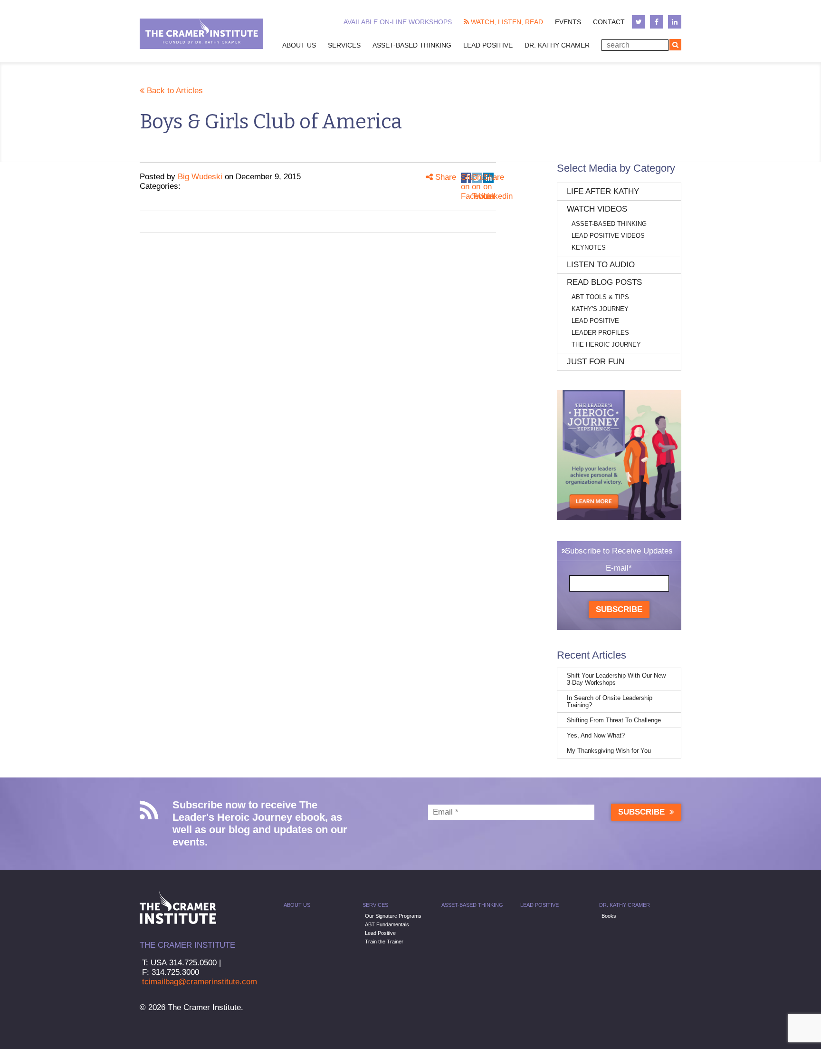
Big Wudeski (200, 176)
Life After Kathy (603, 191)
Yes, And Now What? (596, 735)
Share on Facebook (466, 178)
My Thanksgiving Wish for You (609, 750)
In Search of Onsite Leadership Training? (609, 701)
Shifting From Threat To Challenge (614, 720)
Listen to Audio (601, 264)
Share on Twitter (477, 178)
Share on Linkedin (488, 178)
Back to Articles (173, 90)
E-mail (619, 568)
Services (344, 45)
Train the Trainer (384, 941)
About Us (299, 45)
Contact (609, 22)
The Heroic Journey (606, 344)
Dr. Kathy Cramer (557, 45)
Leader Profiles (600, 332)
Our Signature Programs (393, 916)
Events (568, 22)
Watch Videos (597, 209)
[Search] (675, 44)
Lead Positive (488, 45)
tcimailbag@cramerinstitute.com (199, 981)
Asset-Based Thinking (411, 45)
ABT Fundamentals (387, 924)
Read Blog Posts (604, 282)
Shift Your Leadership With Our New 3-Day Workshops (616, 679)
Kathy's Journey (600, 308)
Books (608, 916)
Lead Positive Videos (608, 235)
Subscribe (619, 609)
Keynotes (589, 247)
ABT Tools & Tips (600, 297)
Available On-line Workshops (398, 22)
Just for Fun (595, 361)
